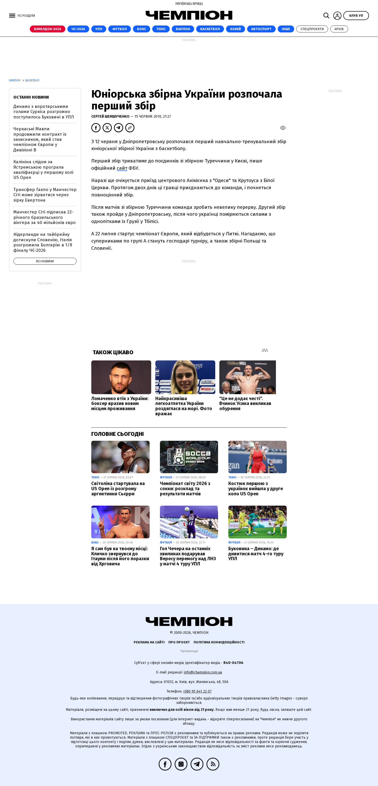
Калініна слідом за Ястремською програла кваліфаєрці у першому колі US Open (43, 169)
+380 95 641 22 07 (197, 691)
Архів (339, 29)
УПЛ (98, 29)
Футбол (119, 29)
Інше (286, 29)
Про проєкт (179, 642)
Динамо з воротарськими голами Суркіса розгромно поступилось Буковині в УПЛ (43, 112)
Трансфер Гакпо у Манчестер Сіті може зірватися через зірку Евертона (45, 195)
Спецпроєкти (312, 29)
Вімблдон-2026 (47, 29)
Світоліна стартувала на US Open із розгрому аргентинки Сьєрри (118, 489)
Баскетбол (210, 29)
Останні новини (31, 97)
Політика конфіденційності (219, 642)
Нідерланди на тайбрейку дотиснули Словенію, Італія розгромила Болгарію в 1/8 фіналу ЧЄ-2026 (42, 242)
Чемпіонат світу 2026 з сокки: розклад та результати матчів (185, 489)
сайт (122, 168)
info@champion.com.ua (203, 672)
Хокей (235, 29)
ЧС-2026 (78, 29)
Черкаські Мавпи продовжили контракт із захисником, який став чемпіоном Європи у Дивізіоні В (39, 139)
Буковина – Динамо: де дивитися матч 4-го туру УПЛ (255, 554)
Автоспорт (261, 29)
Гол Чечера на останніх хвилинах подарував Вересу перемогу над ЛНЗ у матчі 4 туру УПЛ (188, 556)
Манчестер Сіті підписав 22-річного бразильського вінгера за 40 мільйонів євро (44, 217)
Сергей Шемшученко (110, 116)
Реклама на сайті (149, 642)
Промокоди (189, 651)
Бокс (141, 29)
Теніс (161, 29)
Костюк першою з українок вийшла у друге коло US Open (255, 489)
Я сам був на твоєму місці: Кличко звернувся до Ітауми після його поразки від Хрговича (120, 556)
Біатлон (183, 29)
